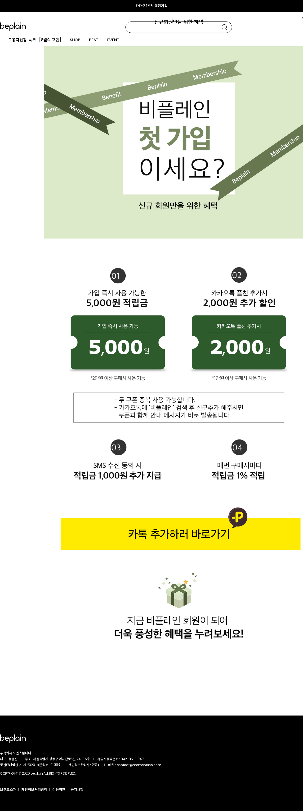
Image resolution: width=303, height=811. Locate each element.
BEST (93, 40)
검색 (224, 27)
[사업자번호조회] (156, 759)
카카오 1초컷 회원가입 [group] (152, 5)
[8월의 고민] (50, 40)
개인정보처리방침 (34, 789)
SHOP (75, 40)
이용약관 (58, 789)
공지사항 (77, 789)
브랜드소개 (8, 789)
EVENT (113, 40)
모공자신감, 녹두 (22, 40)
